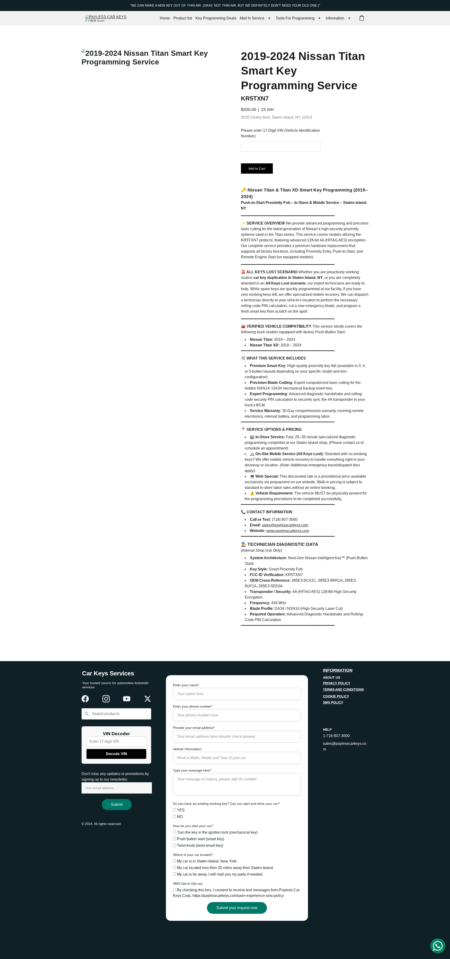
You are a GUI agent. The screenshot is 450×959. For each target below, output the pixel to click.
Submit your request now (237, 908)
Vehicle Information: (187, 749)
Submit (117, 804)
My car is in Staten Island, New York (206, 861)
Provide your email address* (194, 728)
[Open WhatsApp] (437, 945)
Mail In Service (252, 18)
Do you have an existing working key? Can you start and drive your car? (226, 803)
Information (335, 18)
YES (180, 810)
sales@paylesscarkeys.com (285, 525)
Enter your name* (186, 685)
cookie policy (336, 696)
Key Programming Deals (215, 18)
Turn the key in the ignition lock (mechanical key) (217, 832)
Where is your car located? (193, 855)
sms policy (333, 702)
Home (165, 18)
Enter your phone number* (192, 706)
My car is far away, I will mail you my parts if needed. (219, 874)
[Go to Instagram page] (106, 698)
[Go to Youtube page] (126, 698)
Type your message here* (192, 770)
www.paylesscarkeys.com (287, 531)
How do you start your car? (193, 826)
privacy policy (336, 683)
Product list (182, 18)
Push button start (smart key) (200, 839)
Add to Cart (256, 168)
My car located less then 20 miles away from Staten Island (224, 868)
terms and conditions (343, 689)
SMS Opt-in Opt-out (187, 883)
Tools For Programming (295, 18)
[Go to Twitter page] (147, 698)
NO (179, 817)
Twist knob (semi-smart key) (199, 845)
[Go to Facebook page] (85, 698)
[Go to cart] (362, 18)
